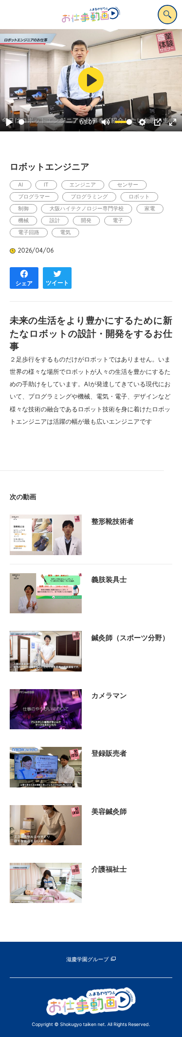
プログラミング (89, 196)
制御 (23, 208)
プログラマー (34, 196)
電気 (65, 232)
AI (20, 184)
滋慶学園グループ (87, 959)
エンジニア (82, 184)
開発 (86, 220)
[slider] (47, 122)
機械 (23, 220)
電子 (118, 220)
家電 (149, 208)
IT (46, 184)
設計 (54, 220)
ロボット (139, 196)
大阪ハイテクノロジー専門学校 (86, 208)
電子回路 (28, 232)
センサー (127, 184)
